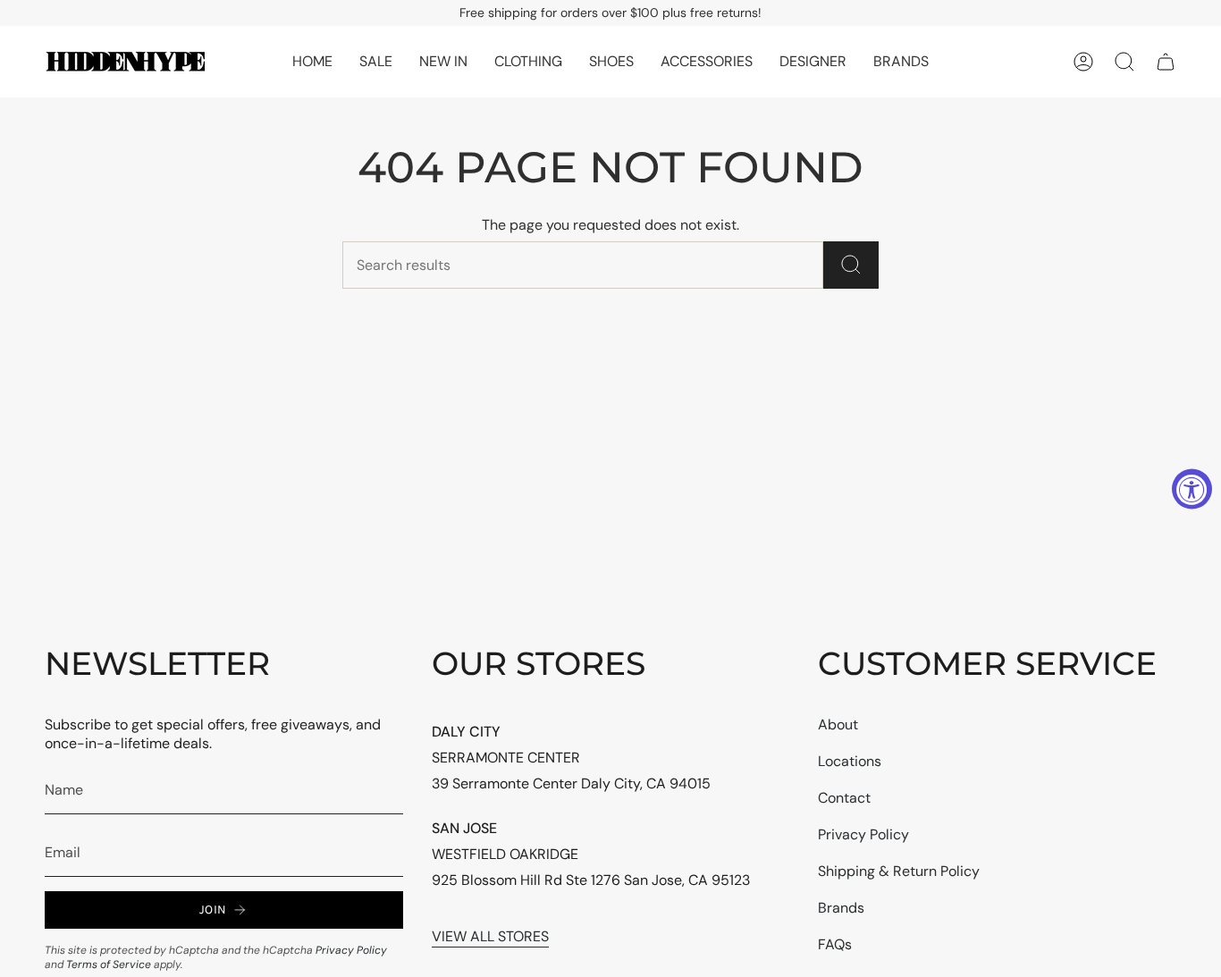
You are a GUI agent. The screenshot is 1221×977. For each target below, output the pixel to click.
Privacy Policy (351, 950)
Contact (844, 797)
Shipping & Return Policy (899, 871)
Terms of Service (108, 964)
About (838, 724)
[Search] (851, 265)
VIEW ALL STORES (490, 936)
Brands (841, 907)
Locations (849, 761)
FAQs (835, 944)
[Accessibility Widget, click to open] (1192, 488)
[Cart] (1165, 61)
